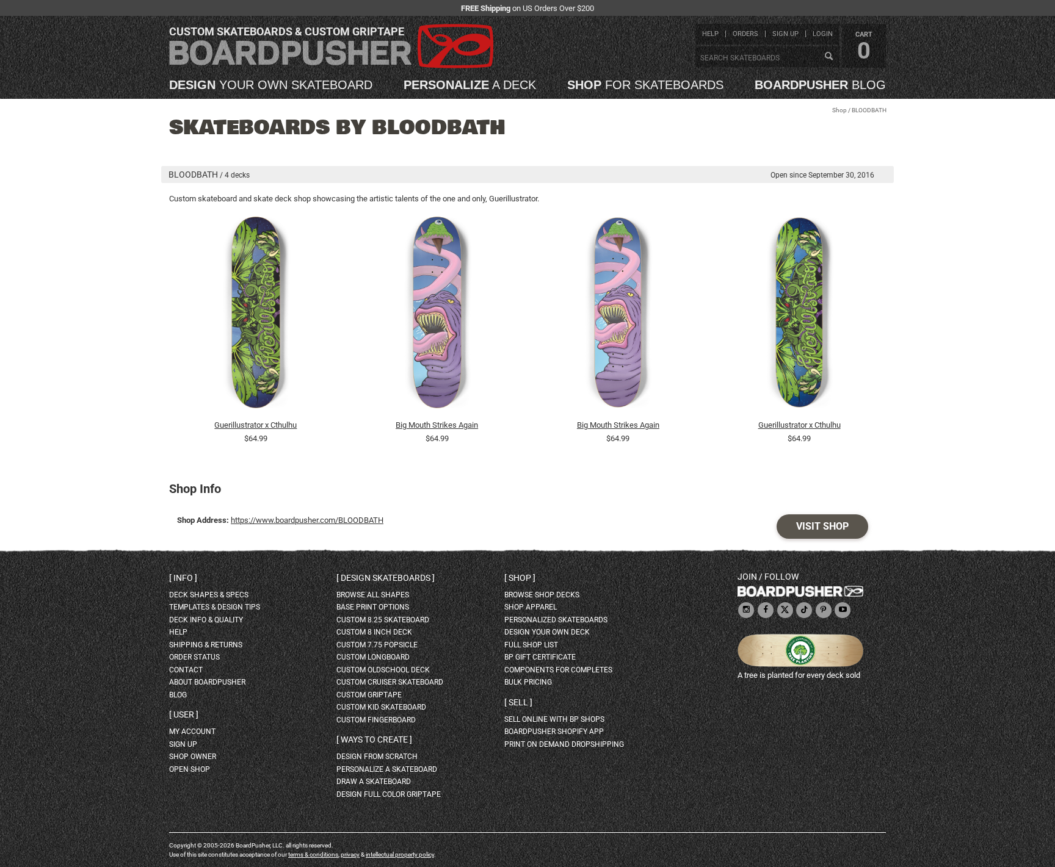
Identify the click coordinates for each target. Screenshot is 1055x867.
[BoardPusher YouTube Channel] (842, 610)
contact (186, 670)
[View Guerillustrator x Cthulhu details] (256, 315)
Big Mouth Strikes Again (437, 425)
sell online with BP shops (554, 719)
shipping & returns (205, 645)
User (183, 714)
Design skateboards (385, 578)
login (823, 34)
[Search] (828, 56)
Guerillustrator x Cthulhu (255, 425)
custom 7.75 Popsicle (377, 645)
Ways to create (374, 739)
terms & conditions (313, 854)
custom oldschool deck (383, 670)
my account (192, 731)
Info (183, 578)
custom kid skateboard (381, 707)
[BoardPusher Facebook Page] (766, 610)
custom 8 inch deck (374, 632)
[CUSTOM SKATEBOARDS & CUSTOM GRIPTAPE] (331, 65)
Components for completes (558, 670)
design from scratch (377, 756)
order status (194, 657)
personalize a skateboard (386, 769)
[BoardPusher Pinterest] (824, 610)
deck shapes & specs (208, 595)
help (710, 34)
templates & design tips (214, 607)
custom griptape (369, 695)
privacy (350, 854)
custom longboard (373, 657)
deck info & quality (206, 620)
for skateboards (645, 85)
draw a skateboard (373, 781)
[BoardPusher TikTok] (804, 610)
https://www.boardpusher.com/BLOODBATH (307, 520)
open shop (189, 769)
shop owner (192, 756)
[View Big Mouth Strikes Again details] (437, 315)
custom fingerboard (376, 720)
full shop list (531, 645)
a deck (470, 85)
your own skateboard (270, 85)
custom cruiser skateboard (389, 682)
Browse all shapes (372, 595)
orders (745, 34)
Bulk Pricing (528, 682)
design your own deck (547, 632)
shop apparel (530, 607)
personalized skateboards (555, 620)
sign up (785, 34)
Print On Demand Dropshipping (564, 744)
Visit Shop (822, 526)
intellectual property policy (400, 854)
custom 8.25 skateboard (382, 620)
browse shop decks (541, 595)
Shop (839, 110)
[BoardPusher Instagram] (746, 610)
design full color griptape (388, 794)
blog (820, 85)
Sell (518, 702)
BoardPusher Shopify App (554, 731)
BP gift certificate (540, 657)
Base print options (372, 607)
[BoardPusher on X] (785, 610)
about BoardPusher (207, 682)
